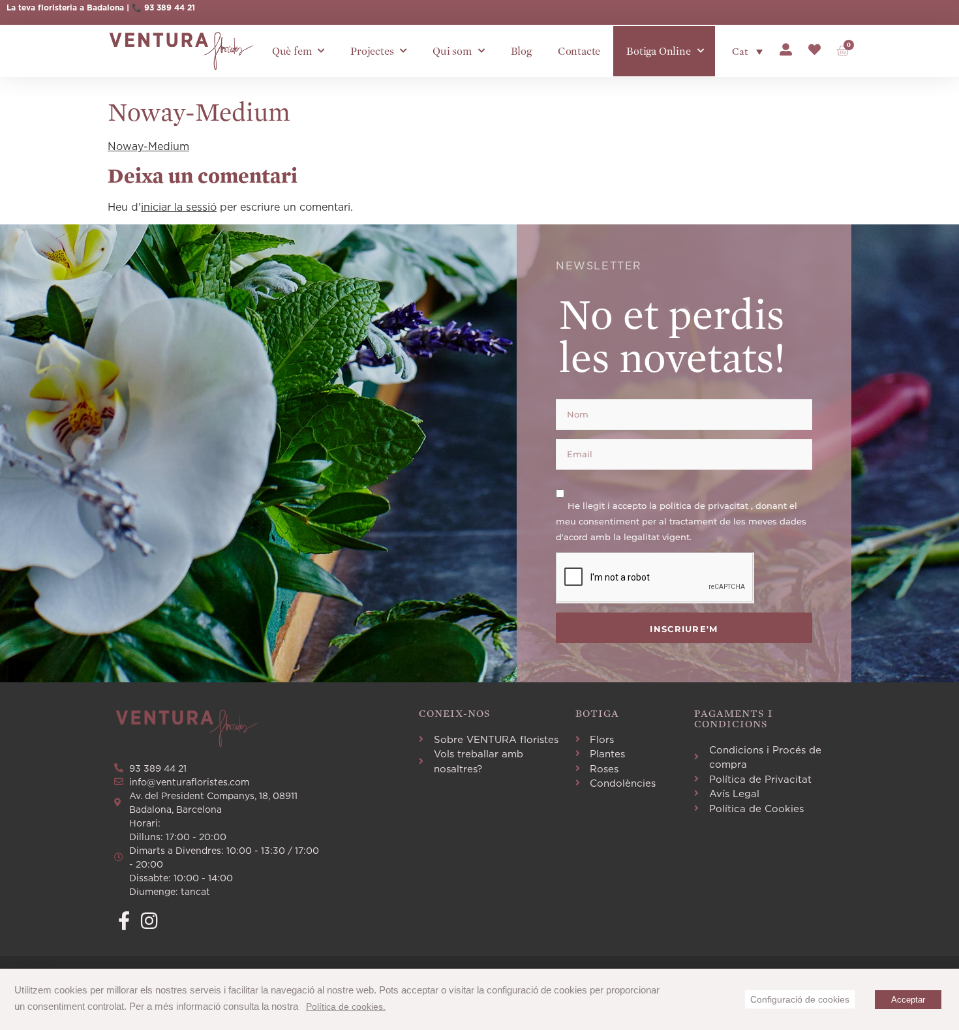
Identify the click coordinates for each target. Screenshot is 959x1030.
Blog (521, 51)
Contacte (579, 51)
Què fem (292, 51)
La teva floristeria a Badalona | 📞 (75, 7)
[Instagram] (149, 920)
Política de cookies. (346, 1006)
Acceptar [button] (908, 1000)
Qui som (452, 51)
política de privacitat (705, 505)
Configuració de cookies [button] (799, 999)
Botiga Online (658, 51)
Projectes (371, 51)
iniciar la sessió (179, 207)
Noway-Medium (148, 146)
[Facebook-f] (123, 920)
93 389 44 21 (169, 7)
